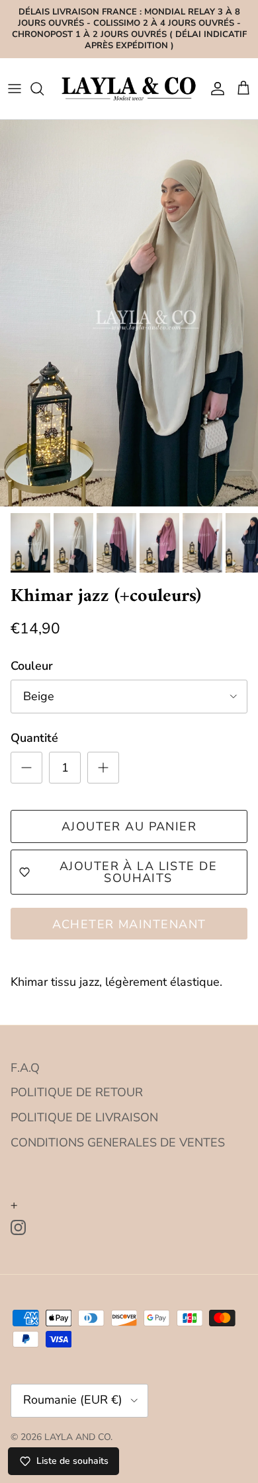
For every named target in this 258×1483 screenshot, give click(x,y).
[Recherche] (43, 88)
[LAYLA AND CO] (129, 88)
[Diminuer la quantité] (26, 767)
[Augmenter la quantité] (103, 767)
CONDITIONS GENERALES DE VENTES (118, 1142)
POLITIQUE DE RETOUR (77, 1092)
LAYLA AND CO (77, 1437)
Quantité (34, 738)
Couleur (32, 666)
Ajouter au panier (129, 826)
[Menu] (14, 88)
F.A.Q (25, 1068)
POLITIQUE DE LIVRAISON (84, 1117)
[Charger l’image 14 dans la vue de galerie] (129, 313)
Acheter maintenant (129, 924)
